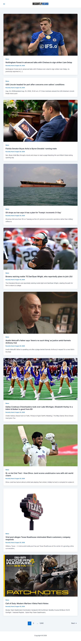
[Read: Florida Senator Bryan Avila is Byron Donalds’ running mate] (40, 121)
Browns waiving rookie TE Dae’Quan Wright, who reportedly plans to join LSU (39, 276)
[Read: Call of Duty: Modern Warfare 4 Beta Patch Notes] (40, 575)
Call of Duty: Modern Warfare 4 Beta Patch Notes (27, 603)
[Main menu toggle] (4, 4)
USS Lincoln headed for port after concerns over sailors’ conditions (35, 84)
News (7, 59)
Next (74, 623)
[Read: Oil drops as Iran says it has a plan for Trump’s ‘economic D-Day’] (40, 185)
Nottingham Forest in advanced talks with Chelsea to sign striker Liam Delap (39, 62)
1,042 (41, 623)
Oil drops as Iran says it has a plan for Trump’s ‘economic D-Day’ (33, 212)
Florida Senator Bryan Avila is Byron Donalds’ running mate (31, 148)
